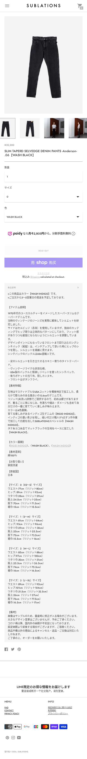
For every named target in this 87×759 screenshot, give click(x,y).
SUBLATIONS (23, 751)
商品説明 (12, 287)
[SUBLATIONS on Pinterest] (7, 737)
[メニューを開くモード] (7, 5)
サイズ (8, 187)
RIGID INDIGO (18, 445)
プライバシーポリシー (58, 713)
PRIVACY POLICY (11, 713)
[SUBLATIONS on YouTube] (19, 737)
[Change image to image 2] (30, 128)
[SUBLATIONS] (43, 6)
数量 (6, 167)
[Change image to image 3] (54, 128)
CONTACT (9, 710)
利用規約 (52, 710)
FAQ (6, 707)
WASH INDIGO (61, 445)
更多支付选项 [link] (43, 273)
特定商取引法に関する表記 (60, 707)
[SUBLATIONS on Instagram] (13, 737)
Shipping (35, 277)
